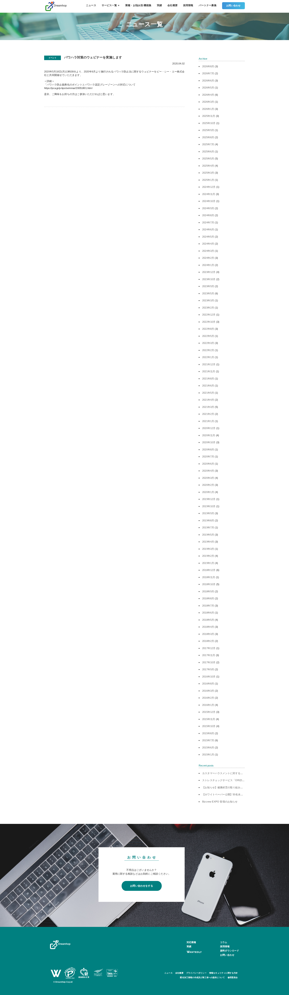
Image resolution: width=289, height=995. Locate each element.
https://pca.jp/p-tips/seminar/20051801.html (68, 88)
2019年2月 (208, 555)
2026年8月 (208, 66)
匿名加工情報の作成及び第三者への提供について (202, 977)
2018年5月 (208, 619)
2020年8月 (208, 449)
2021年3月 (208, 407)
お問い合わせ (233, 5)
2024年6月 (208, 229)
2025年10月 (208, 123)
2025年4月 (208, 165)
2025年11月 (208, 116)
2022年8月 (208, 328)
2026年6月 (208, 80)
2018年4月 (208, 626)
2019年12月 (208, 499)
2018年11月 (208, 577)
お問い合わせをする (141, 885)
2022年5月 (208, 336)
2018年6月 (208, 612)
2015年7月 (208, 740)
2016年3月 (208, 690)
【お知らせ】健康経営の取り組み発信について (229, 787)
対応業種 (191, 942)
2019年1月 (208, 563)
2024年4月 (208, 243)
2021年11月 (208, 371)
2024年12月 (208, 186)
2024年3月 (208, 250)
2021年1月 (208, 421)
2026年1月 (208, 109)
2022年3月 (208, 343)
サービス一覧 (111, 5)
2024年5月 (208, 236)
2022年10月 (208, 321)
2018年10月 (208, 584)
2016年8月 (208, 683)
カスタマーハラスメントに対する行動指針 (226, 773)
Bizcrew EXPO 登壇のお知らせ (220, 801)
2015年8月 (208, 733)
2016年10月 (208, 676)
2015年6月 (208, 747)
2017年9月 (208, 669)
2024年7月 (208, 222)
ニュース (91, 5)
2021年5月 (208, 392)
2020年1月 (208, 492)
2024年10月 (208, 201)
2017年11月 (208, 655)
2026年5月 (208, 87)
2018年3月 (208, 634)
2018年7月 (208, 605)
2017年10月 (208, 662)
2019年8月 (208, 520)
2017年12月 (208, 648)
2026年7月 (208, 73)
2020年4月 (208, 470)
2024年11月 (208, 194)
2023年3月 (208, 300)
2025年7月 (208, 144)
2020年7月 (208, 456)
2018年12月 (208, 570)
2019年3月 (208, 548)
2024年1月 (208, 265)
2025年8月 (208, 137)
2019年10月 (208, 506)
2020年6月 (208, 463)
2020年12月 (208, 428)
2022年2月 (208, 350)
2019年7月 (208, 527)
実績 (159, 5)
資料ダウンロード (229, 950)
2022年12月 (208, 314)
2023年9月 (208, 286)
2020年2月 (208, 484)
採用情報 (188, 5)
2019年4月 (208, 541)
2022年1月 (208, 357)
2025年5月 (208, 158)
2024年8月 (208, 215)
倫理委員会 (233, 977)
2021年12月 (208, 364)
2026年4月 (208, 94)
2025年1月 (208, 179)
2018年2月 (208, 641)
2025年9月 (208, 130)
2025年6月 (208, 151)
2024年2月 (208, 257)
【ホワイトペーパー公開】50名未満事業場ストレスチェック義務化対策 (243, 794)
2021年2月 (208, 414)
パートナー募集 (207, 5)
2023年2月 (208, 307)
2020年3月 (208, 477)
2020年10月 (208, 442)
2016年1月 (208, 705)
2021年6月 (208, 385)
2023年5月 (208, 293)
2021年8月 (208, 378)
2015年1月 (208, 754)
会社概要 (172, 5)
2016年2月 (208, 697)
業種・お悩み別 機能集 (138, 5)
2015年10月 (208, 726)
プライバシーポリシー (196, 973)
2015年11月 (208, 719)
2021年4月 (208, 399)
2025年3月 (208, 172)
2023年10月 (208, 279)
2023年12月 (208, 272)
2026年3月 (208, 101)
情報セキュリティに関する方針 (223, 973)
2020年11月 (208, 435)
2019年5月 (208, 534)
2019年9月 (208, 513)
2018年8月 (208, 598)
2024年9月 (208, 208)
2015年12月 (208, 712)
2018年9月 (208, 591)
